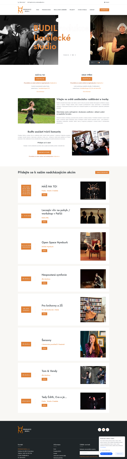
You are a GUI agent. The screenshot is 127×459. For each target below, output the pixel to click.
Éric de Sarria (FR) (96, 88)
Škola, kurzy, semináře (60, 9)
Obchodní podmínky (58, 457)
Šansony (46, 340)
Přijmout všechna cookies (106, 453)
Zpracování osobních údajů (60, 455)
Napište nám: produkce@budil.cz (36, 2)
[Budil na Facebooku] (99, 429)
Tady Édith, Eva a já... (54, 397)
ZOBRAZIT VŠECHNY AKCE (102, 172)
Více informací (40, 91)
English (107, 2)
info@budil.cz (53, 83)
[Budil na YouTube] (72, 55)
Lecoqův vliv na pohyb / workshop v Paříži (56, 211)
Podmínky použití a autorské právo (89, 456)
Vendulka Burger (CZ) (44, 88)
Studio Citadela (82, 9)
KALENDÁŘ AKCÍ (104, 9)
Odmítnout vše (119, 453)
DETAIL (44, 194)
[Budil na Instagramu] (75, 55)
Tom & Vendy (49, 371)
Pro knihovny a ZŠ (52, 306)
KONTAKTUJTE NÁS (44, 152)
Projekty (72, 9)
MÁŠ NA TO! (49, 186)
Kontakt (92, 9)
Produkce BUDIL (46, 9)
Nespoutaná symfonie (54, 275)
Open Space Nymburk (55, 242)
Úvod (37, 9)
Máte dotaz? (22, 2)
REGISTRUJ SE (40, 78)
